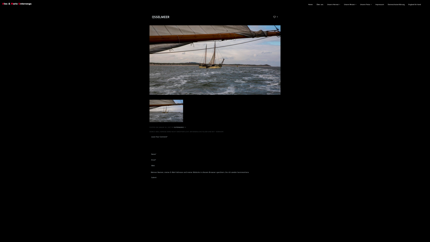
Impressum (379, 4)
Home (310, 4)
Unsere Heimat (333, 4)
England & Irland (414, 4)
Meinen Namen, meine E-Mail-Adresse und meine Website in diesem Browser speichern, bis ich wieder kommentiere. (200, 172)
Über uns (320, 4)
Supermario (179, 127)
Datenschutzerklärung (396, 4)
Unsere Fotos (365, 4)
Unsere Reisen (349, 4)
